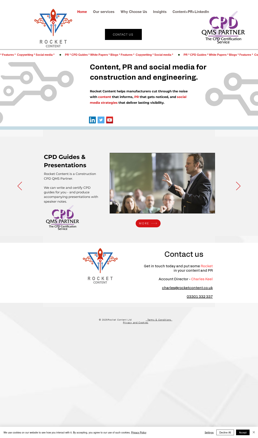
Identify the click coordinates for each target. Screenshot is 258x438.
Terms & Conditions (159, 319)
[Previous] (20, 186)
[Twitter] (101, 120)
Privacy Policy (138, 432)
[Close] (254, 432)
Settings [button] (209, 432)
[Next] (238, 186)
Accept (243, 432)
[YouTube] (109, 120)
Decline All (225, 432)
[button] (104, 12)
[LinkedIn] (92, 120)
